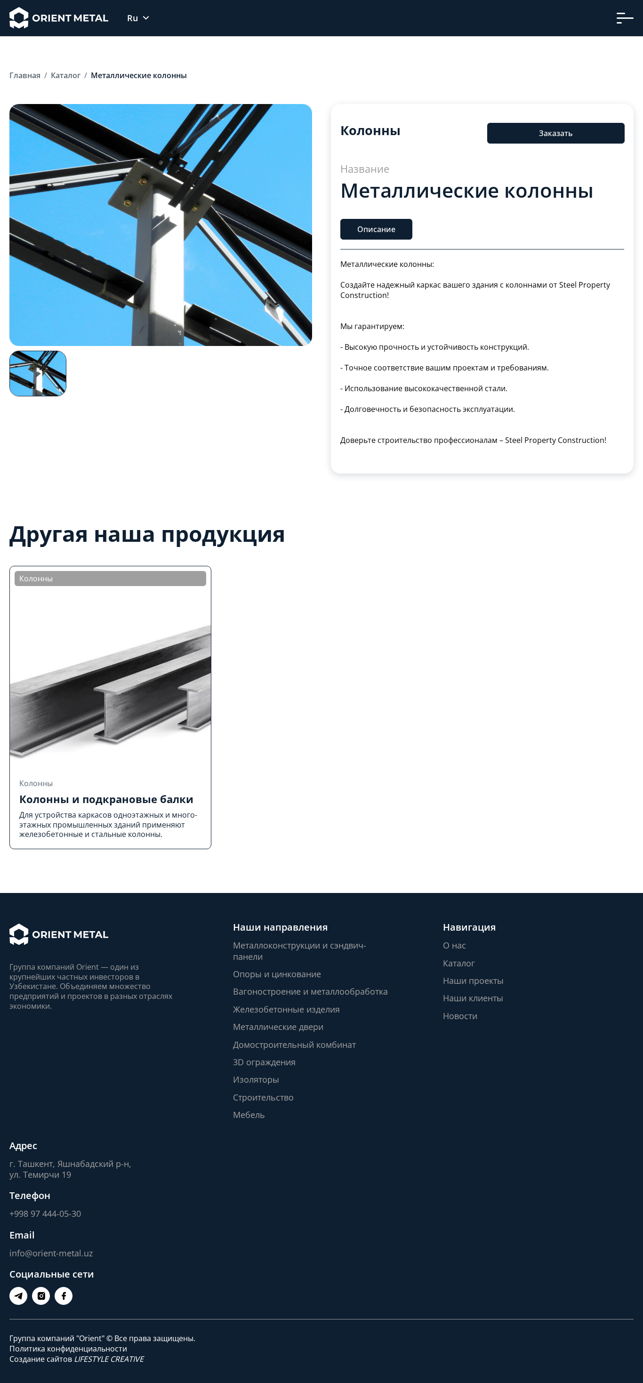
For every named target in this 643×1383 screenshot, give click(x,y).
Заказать (555, 133)
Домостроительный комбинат (294, 1044)
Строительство (263, 1097)
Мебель (249, 1114)
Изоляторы (256, 1079)
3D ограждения (264, 1062)
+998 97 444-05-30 (45, 1213)
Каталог (459, 963)
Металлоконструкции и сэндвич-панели (299, 951)
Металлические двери (278, 1026)
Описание (376, 229)
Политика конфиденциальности (68, 1348)
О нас (454, 945)
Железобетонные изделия (286, 1009)
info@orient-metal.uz (51, 1253)
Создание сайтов (76, 1359)
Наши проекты (473, 980)
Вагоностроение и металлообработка (310, 991)
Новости (460, 1015)
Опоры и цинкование (277, 974)
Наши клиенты (473, 998)
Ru (132, 18)
